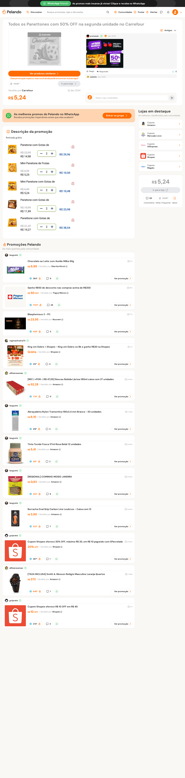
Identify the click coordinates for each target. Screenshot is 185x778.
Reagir (91, 71)
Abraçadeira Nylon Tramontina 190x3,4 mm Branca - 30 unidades (64, 411)
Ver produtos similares (43, 73)
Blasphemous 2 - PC (39, 314)
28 (52, 305)
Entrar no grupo (115, 115)
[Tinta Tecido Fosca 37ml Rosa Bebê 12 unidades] (15, 463)
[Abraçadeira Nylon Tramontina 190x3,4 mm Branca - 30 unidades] (15, 430)
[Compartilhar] (57, 278)
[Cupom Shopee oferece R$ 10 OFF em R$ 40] (15, 625)
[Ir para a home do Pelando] (11, 12)
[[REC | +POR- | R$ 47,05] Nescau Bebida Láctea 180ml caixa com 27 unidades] (15, 398)
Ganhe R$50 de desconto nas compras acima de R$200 (59, 287)
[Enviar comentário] (171, 97)
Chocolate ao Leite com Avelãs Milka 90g (51, 261)
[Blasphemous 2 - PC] (15, 333)
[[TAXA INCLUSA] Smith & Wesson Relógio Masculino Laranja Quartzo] (15, 593)
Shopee (54, 352)
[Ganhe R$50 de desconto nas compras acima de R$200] (15, 306)
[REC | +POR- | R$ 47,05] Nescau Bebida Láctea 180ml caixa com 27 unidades (71, 379)
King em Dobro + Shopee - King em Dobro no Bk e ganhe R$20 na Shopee (69, 346)
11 (50, 396)
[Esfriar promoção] (30, 278)
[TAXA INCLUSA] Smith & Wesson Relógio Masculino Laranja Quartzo (66, 574)
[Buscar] (108, 12)
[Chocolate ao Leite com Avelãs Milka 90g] (15, 280)
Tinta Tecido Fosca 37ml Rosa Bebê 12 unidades (54, 444)
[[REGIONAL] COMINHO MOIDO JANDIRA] (15, 495)
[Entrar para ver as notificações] (168, 12)
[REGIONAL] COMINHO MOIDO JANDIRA (50, 476)
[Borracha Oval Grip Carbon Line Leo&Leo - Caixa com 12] (15, 528)
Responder (103, 71)
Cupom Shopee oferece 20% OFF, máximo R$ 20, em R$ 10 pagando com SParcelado (75, 541)
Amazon (57, 384)
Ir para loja (158, 190)
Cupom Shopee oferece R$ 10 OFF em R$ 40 (53, 606)
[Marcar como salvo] (175, 198)
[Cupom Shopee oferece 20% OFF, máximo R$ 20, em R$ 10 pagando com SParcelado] (15, 560)
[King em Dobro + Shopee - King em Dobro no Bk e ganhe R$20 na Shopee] (15, 365)
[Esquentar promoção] (39, 278)
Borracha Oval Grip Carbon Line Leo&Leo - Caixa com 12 (59, 509)
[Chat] (161, 12)
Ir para (67, 83)
